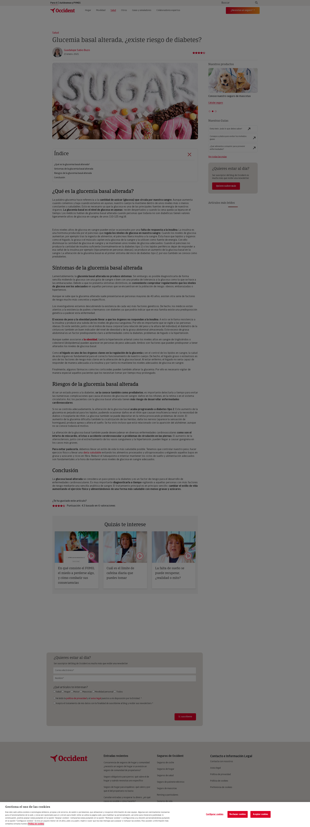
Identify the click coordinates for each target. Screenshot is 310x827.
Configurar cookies (214, 814)
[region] (155, 814)
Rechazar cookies (237, 814)
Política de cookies (36, 824)
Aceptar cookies (260, 814)
